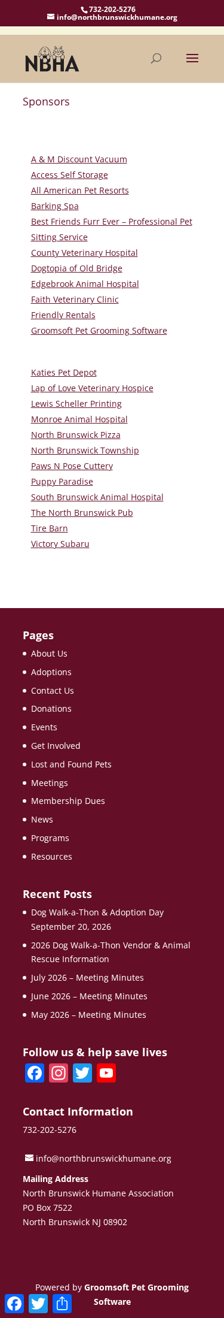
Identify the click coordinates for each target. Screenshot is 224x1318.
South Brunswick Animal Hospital (97, 497)
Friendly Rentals (63, 315)
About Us (49, 653)
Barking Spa (55, 205)
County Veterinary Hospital (84, 252)
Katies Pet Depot (64, 372)
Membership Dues (68, 800)
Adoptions (51, 672)
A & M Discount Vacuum (79, 159)
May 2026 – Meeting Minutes (88, 1014)
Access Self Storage (69, 174)
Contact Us (52, 690)
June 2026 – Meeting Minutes (89, 996)
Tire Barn (49, 528)
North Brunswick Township (85, 450)
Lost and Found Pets (71, 764)
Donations (51, 708)
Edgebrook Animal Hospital (85, 283)
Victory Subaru (60, 543)
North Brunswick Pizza (76, 434)
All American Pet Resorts (80, 190)
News (42, 819)
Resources (51, 856)
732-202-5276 (112, 9)
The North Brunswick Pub (82, 512)
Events (44, 727)
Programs (50, 838)
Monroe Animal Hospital (79, 419)
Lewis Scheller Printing (76, 403)
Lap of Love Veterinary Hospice (92, 388)
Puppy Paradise (62, 481)
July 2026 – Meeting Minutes (87, 977)
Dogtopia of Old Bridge (76, 268)
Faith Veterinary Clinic (75, 299)
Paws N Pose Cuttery (72, 465)
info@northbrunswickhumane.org (103, 1158)
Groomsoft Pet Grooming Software (99, 330)
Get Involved (56, 745)
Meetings (49, 782)
